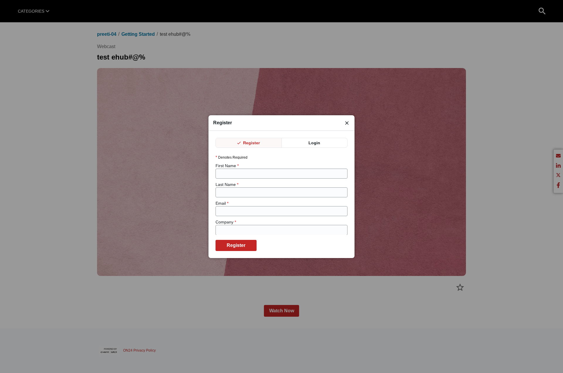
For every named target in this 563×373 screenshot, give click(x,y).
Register (251, 142)
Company (226, 222)
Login (314, 142)
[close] (347, 123)
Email (222, 203)
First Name (227, 165)
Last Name (227, 184)
